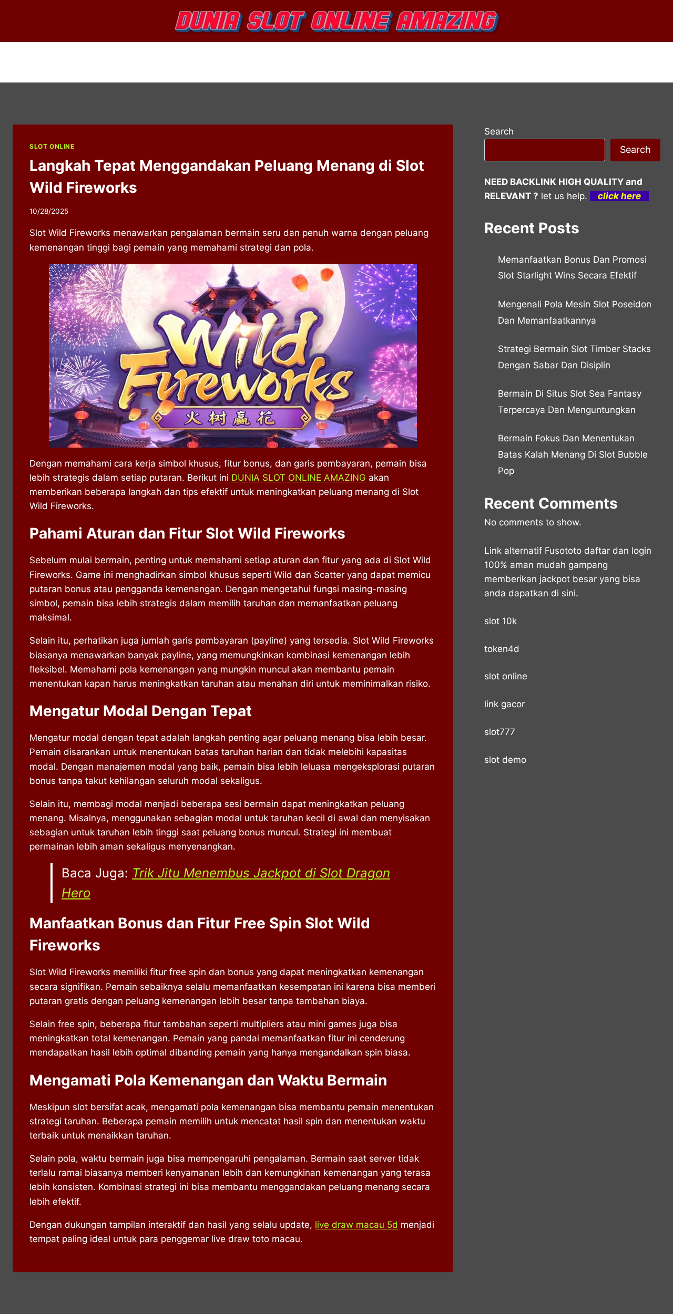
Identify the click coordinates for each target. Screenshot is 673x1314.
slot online (505, 676)
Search (499, 131)
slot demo (505, 759)
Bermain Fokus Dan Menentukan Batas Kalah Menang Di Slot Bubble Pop (573, 454)
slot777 (499, 732)
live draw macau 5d (356, 1224)
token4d (501, 649)
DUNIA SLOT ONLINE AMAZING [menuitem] (298, 477)
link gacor (504, 704)
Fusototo (563, 550)
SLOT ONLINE (52, 146)
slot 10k (500, 621)
